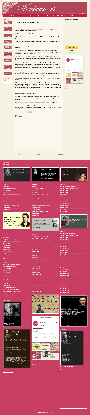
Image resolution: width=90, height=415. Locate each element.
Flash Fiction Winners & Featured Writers (12, 291)
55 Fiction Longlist (7, 258)
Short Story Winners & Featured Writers (11, 194)
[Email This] (26, 112)
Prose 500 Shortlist (7, 202)
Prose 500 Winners (7, 237)
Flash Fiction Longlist (7, 279)
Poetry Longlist (6, 192)
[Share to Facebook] (30, 112)
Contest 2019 (34, 186)
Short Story (41, 16)
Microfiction (64, 16)
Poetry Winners (63, 283)
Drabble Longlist (6, 209)
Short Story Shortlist (7, 196)
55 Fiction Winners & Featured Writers (11, 241)
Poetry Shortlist (6, 190)
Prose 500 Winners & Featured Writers (11, 200)
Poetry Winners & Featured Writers (10, 188)
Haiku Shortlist (35, 202)
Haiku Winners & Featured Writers (39, 200)
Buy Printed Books (16, 16)
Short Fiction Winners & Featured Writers (41, 205)
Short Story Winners (64, 285)
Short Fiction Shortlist (36, 207)
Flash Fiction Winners (7, 268)
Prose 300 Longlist (64, 207)
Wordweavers (6, 164)
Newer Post (17, 154)
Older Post (60, 154)
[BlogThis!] (28, 112)
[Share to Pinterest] (31, 112)
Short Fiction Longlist (36, 209)
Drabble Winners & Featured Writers (11, 205)
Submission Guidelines (30, 16)
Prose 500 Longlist (7, 203)
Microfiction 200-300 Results (38, 242)
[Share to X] (29, 112)
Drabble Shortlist (6, 207)
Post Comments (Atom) (25, 157)
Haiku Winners (63, 194)
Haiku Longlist (35, 203)
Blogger (51, 412)
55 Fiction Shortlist (7, 249)
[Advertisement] (7, 106)
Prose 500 (56, 16)
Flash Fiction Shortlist (7, 274)
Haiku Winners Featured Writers (67, 241)
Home (6, 16)
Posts (6, 80)
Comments (7, 83)
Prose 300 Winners (64, 192)
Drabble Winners (64, 196)
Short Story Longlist (7, 198)
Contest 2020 (5, 186)
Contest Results (6, 285)
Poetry (49, 16)
